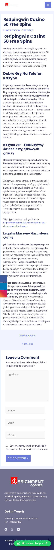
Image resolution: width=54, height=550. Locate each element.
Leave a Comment (12, 29)
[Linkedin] (18, 529)
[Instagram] (12, 529)
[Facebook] (5, 529)
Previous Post (27, 335)
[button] (32, 543)
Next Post (27, 343)
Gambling (28, 29)
